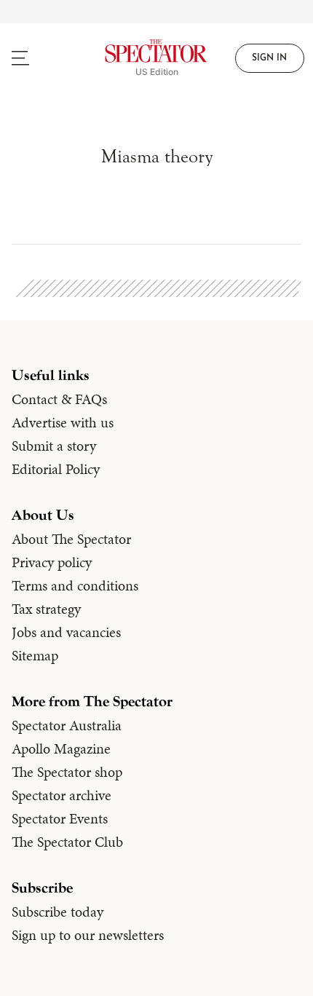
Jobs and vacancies (66, 632)
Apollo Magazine (61, 748)
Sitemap (35, 655)
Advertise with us (63, 422)
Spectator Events (60, 818)
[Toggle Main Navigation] (39, 58)
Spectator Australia (67, 725)
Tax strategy (46, 608)
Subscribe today (57, 911)
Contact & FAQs (59, 399)
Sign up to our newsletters (88, 935)
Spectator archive (61, 795)
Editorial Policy (56, 469)
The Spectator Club (67, 841)
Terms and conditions (75, 585)
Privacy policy (52, 562)
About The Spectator (71, 539)
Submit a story (54, 445)
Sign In (269, 58)
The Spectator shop (67, 771)
